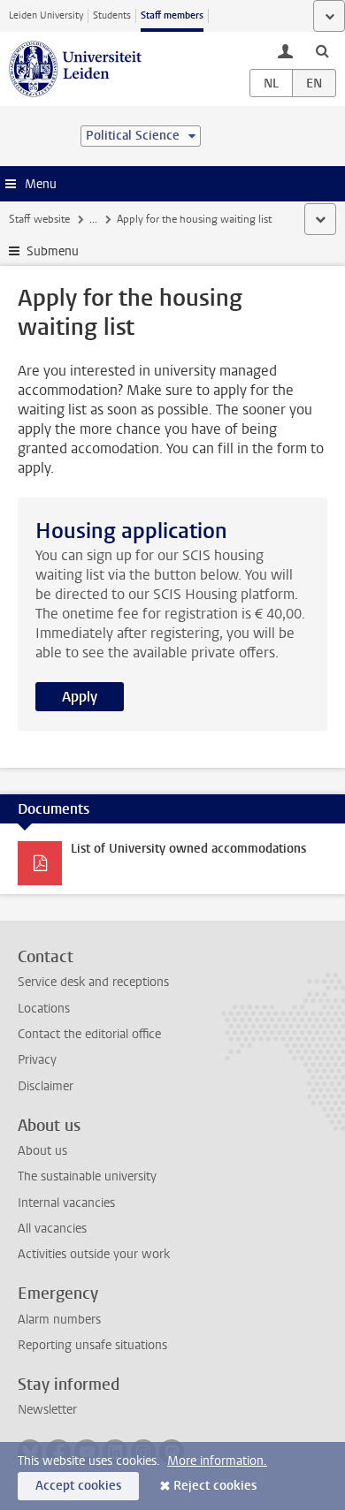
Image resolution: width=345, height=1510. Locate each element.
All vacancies (52, 1228)
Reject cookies (215, 1485)
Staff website (39, 219)
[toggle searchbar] (322, 50)
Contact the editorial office (89, 1034)
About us (42, 1150)
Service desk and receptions (93, 982)
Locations (44, 1008)
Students (112, 15)
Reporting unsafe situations (92, 1345)
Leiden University (46, 15)
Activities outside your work (94, 1254)
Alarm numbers (59, 1319)
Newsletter (47, 1409)
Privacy (37, 1059)
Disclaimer (45, 1086)
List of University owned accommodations (188, 848)
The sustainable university (87, 1176)
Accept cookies (78, 1485)
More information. (217, 1461)
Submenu (53, 251)
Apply (79, 696)
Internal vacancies (66, 1203)
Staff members (172, 15)
